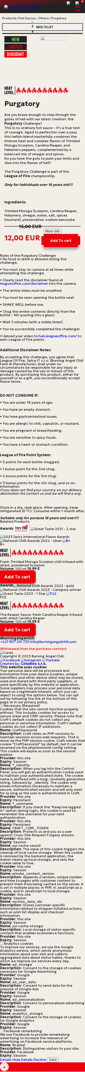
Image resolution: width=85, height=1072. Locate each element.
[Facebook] (10, 659)
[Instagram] (31, 659)
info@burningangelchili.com (52, 641)
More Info (52, 231)
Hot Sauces (27, 18)
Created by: (23, 663)
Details (6, 1059)
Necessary (22, 705)
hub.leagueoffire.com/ (58, 336)
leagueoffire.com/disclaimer (24, 283)
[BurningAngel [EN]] (21, 7)
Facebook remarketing (23, 1031)
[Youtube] (51, 659)
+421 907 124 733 (14, 641)
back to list (44, 27)
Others (43, 18)
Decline (40, 1059)
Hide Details (22, 1059)
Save (53, 1060)
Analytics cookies (18, 943)
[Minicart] (78, 6)
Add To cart (60, 240)
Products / (10, 18)
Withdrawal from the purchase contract (33, 648)
